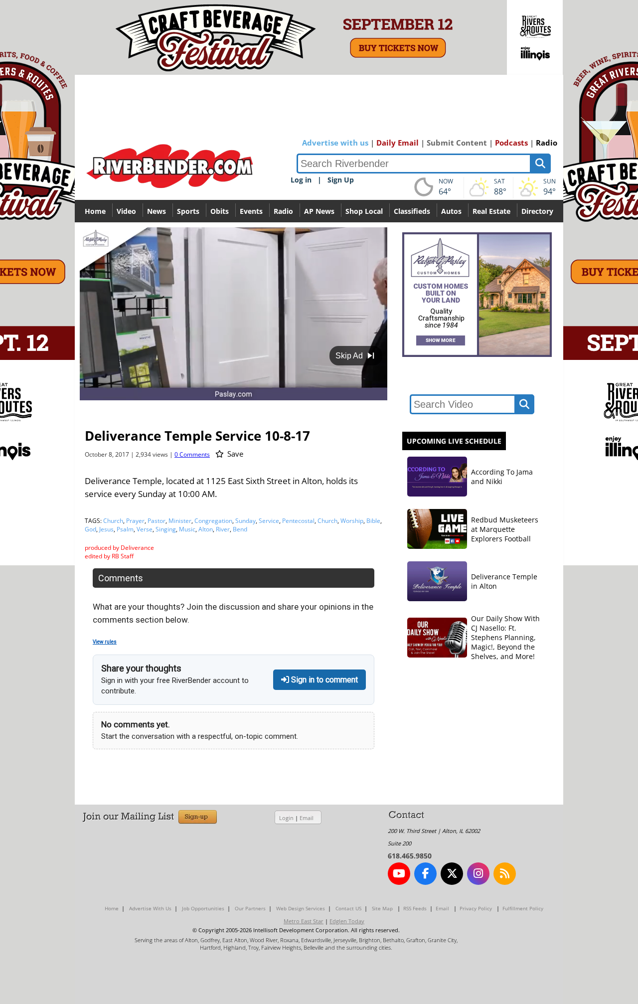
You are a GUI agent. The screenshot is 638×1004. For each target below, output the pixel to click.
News (156, 211)
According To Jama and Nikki (502, 476)
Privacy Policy (476, 908)
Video (126, 211)
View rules (105, 642)
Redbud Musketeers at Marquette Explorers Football (504, 529)
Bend (240, 529)
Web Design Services (300, 908)
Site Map (382, 908)
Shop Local (364, 211)
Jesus (106, 529)
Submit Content (457, 143)
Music (187, 529)
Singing (166, 529)
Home (95, 211)
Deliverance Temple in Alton (504, 581)
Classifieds (412, 211)
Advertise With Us (150, 908)
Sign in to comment (323, 679)
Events (251, 211)
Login (286, 818)
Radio (546, 143)
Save (234, 454)
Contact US (348, 908)
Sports (188, 211)
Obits (219, 211)
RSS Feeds (415, 908)
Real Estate (491, 211)
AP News (319, 211)
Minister (179, 520)
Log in (301, 179)
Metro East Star (303, 921)
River (223, 529)
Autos (451, 211)
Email (307, 818)
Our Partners (250, 908)
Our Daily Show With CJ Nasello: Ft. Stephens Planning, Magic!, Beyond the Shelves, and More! (505, 637)
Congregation (213, 520)
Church (113, 520)
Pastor (156, 520)
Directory (537, 211)
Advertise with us (335, 143)
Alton (205, 529)
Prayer (135, 520)
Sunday (245, 520)
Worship (351, 520)
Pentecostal (298, 520)
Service (269, 520)
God (90, 529)
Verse (145, 529)
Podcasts (511, 143)
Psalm (125, 529)
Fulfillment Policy (522, 908)
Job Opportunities (203, 908)
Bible (373, 520)
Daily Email (397, 143)
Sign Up (340, 179)
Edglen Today (346, 921)
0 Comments (192, 454)
